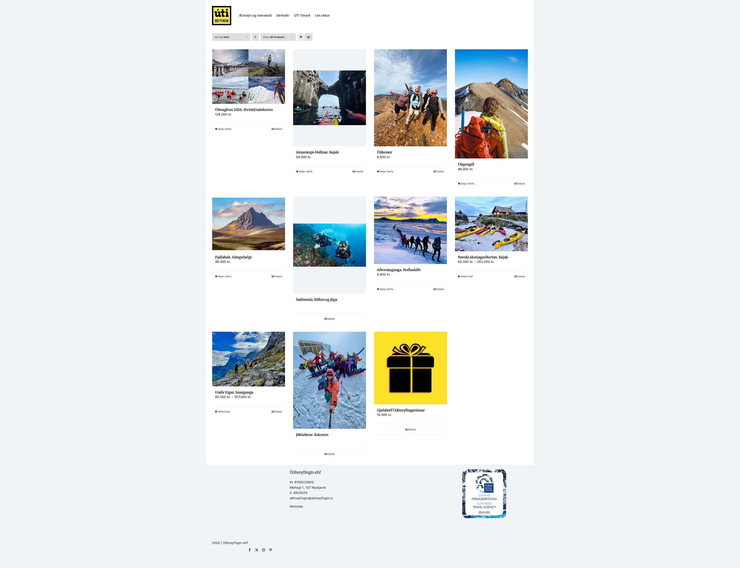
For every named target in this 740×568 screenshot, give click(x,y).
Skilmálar (296, 506)
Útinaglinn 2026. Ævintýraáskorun (244, 109)
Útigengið (466, 164)
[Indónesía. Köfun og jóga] (329, 245)
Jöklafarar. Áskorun (312, 434)
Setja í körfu (224, 128)
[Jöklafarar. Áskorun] (329, 380)
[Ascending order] (255, 37)
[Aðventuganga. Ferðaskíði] (410, 230)
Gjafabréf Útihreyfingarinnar (401, 410)
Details (278, 128)
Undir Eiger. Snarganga (234, 392)
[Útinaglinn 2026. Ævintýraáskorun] (248, 76)
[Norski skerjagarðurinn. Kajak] (491, 224)
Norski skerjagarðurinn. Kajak (483, 257)
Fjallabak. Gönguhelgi (233, 257)
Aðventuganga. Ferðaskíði (398, 270)
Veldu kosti (467, 276)
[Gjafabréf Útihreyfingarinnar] (410, 368)
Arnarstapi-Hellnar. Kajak (317, 152)
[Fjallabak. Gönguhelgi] (248, 224)
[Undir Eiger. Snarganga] (248, 359)
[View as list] (308, 37)
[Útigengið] (491, 103)
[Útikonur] (410, 97)
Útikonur (384, 152)
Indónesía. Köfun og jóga (316, 299)
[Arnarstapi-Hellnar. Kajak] (329, 97)
